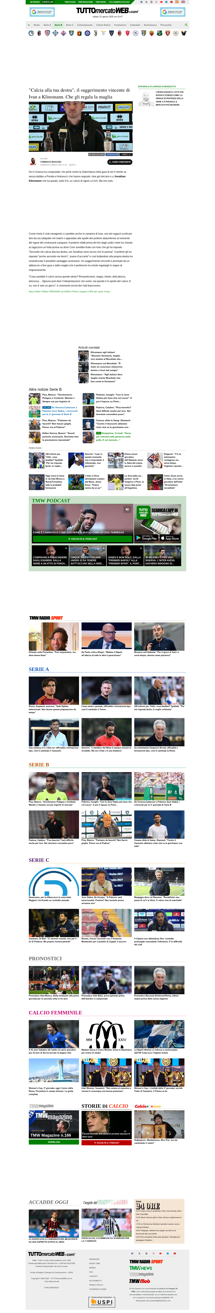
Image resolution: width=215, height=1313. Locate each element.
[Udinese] (176, 33)
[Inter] (87, 33)
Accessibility (95, 1281)
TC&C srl (41, 1260)
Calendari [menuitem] (135, 25)
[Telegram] (166, 2)
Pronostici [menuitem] (166, 25)
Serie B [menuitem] (58, 25)
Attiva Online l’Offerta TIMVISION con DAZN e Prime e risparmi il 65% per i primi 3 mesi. (69, 291)
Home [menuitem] (37, 25)
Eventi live (48, 2)
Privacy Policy (96, 1285)
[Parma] (143, 33)
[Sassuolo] (159, 33)
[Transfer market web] (183, 2)
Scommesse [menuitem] (150, 25)
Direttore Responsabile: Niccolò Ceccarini (52, 1266)
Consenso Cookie (97, 1289)
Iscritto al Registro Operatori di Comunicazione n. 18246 (51, 1272)
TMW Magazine (85, 2)
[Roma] (151, 33)
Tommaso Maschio (50, 162)
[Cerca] (186, 25)
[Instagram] (156, 2)
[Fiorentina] (63, 33)
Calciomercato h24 (119, 2)
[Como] (55, 33)
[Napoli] (135, 33)
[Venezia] (184, 33)
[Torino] (167, 33)
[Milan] (119, 33)
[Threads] (151, 2)
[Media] (171, 2)
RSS (91, 1272)
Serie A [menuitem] (47, 25)
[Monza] (127, 33)
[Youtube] (161, 2)
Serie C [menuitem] (70, 25)
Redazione (94, 1259)
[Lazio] (103, 33)
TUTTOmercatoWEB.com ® (61, 1278)
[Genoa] (79, 33)
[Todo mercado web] (177, 2)
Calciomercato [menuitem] (85, 25)
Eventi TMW (94, 1263)
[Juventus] (95, 33)
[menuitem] (28, 25)
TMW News (101, 2)
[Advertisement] (161, 211)
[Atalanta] (31, 33)
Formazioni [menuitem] (120, 25)
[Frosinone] (71, 33)
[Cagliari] (47, 33)
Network (35, 2)
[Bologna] (39, 33)
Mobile (92, 1268)
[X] (146, 2)
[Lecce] (111, 33)
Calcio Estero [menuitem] (103, 25)
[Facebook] (141, 2)
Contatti (93, 1276)
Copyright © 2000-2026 (40, 1278)
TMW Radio (70, 2)
